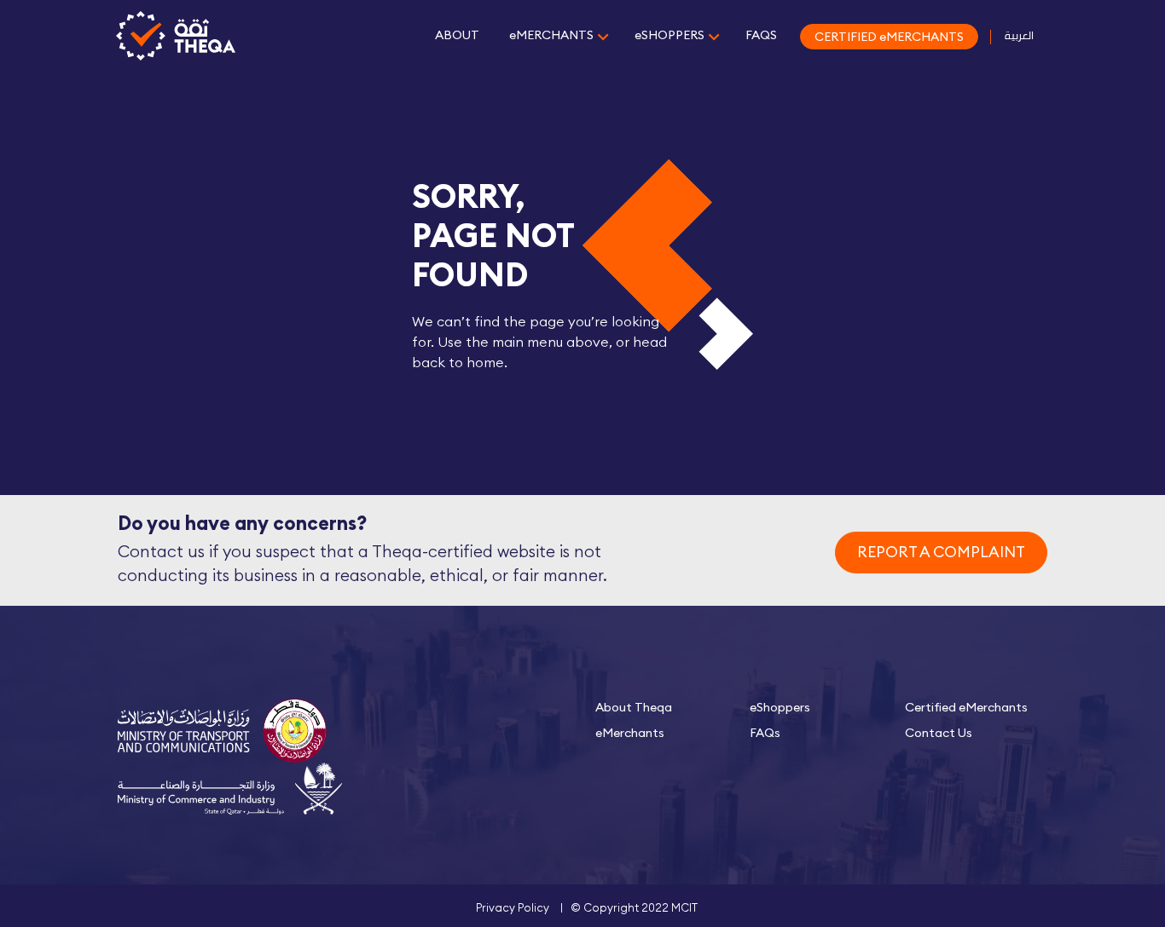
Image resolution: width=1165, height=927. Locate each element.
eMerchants (629, 732)
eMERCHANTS (551, 35)
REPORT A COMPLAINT (941, 551)
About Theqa (633, 707)
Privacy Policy (512, 907)
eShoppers (780, 707)
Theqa (175, 36)
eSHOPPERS (669, 35)
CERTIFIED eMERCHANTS (889, 36)
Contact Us (938, 732)
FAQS (761, 35)
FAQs (765, 732)
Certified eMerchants (966, 707)
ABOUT (457, 35)
